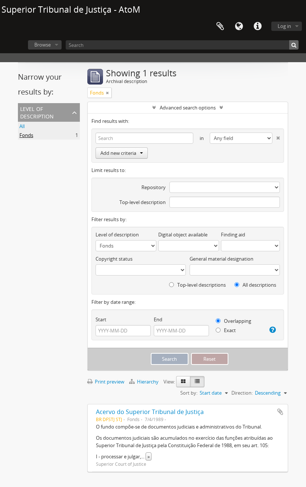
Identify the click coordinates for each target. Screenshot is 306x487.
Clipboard (220, 26)
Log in (284, 26)
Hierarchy (148, 381)
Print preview (109, 381)
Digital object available (182, 234)
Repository (153, 187)
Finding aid (233, 234)
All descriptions (258, 284)
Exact (229, 330)
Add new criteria (118, 153)
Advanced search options (188, 107)
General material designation (221, 258)
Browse (42, 44)
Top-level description (142, 202)
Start (101, 319)
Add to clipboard (280, 412)
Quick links (257, 26)
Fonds (26, 135)
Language (239, 26)
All (22, 126)
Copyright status (114, 258)
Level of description (37, 112)
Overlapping (237, 321)
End (158, 319)
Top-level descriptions (201, 284)
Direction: (242, 392)
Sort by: (188, 392)
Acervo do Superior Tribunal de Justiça (150, 412)
